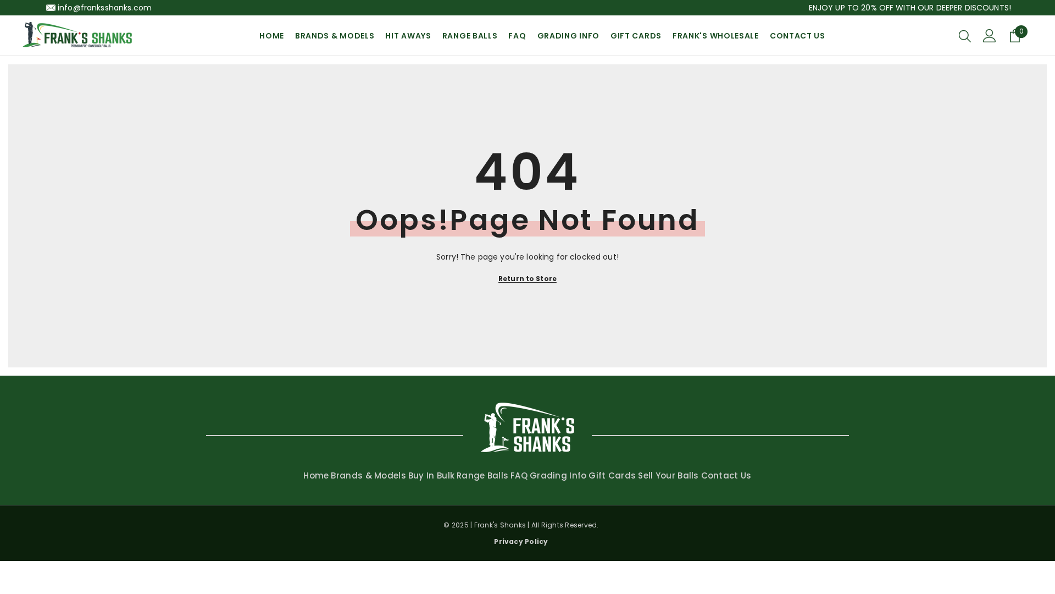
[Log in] (989, 35)
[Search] (965, 35)
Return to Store (527, 278)
